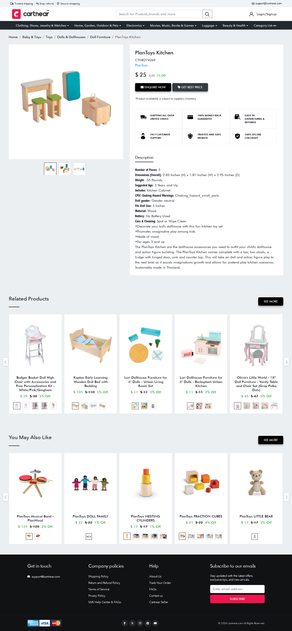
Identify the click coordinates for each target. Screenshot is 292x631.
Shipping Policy (98, 576)
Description (144, 157)
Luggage (208, 25)
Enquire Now (155, 87)
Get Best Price (191, 87)
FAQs (152, 589)
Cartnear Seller (158, 602)
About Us (155, 576)
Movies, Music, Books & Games (172, 25)
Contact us (155, 596)
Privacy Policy (96, 596)
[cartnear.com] (30, 14)
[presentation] (5, 362)
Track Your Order (160, 583)
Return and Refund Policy (104, 583)
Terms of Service (98, 589)
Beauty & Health (234, 25)
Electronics (134, 25)
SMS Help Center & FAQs (104, 602)
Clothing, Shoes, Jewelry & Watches (41, 25)
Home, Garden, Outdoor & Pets (96, 25)
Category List (263, 25)
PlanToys (141, 65)
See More (271, 301)
